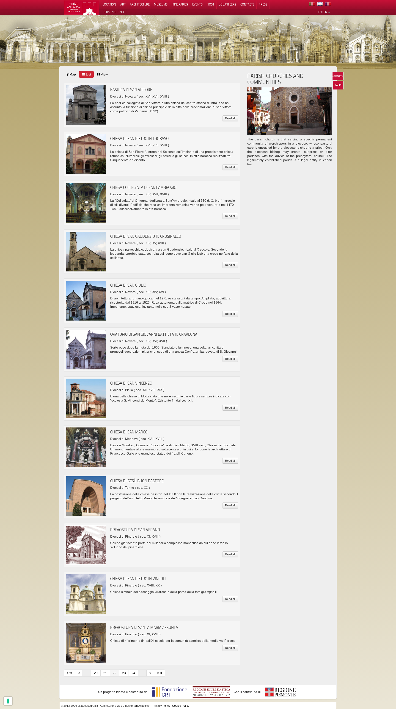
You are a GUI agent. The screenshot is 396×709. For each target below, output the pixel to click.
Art (123, 4)
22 (114, 673)
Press (263, 4)
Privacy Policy (161, 705)
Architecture (140, 4)
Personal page (114, 12)
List (88, 74)
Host (210, 4)
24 (133, 673)
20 (96, 673)
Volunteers (227, 4)
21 (105, 673)
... (86, 673)
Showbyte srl (142, 705)
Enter (323, 12)
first (69, 673)
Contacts (247, 4)
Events (197, 4)
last (159, 673)
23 (124, 673)
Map (72, 74)
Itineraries (180, 4)
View (104, 74)
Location (109, 4)
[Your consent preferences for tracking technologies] (8, 701)
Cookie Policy (180, 705)
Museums (161, 4)
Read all (230, 118)
